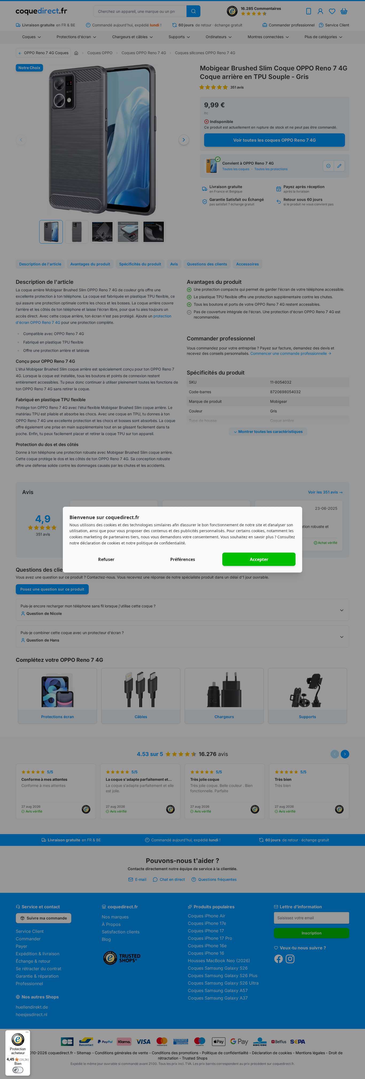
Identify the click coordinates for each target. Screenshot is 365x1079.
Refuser (106, 559)
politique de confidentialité (161, 542)
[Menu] (27, 1033)
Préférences (182, 559)
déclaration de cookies (100, 542)
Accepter (259, 559)
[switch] (18, 1070)
